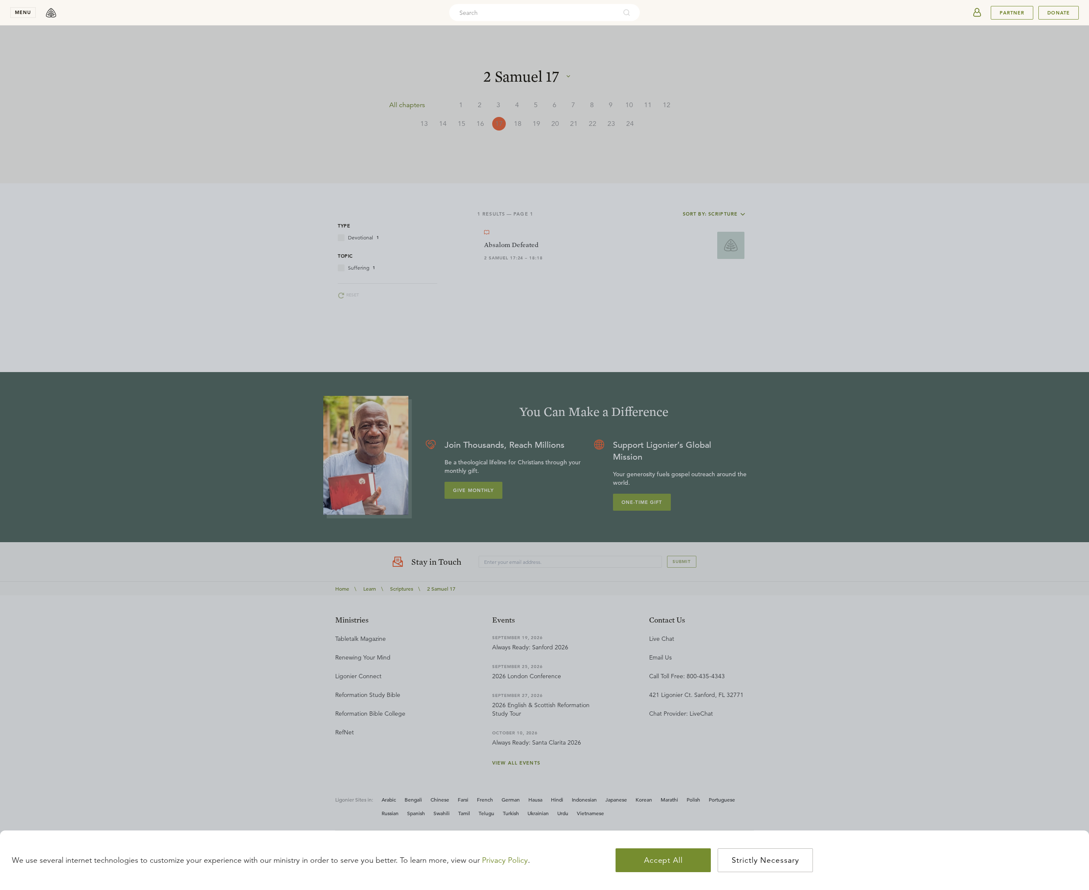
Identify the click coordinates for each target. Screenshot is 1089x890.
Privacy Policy (505, 860)
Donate (1058, 13)
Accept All (663, 860)
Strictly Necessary (765, 860)
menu (23, 12)
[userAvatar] (977, 12)
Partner (1012, 13)
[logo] (51, 12)
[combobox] (533, 13)
